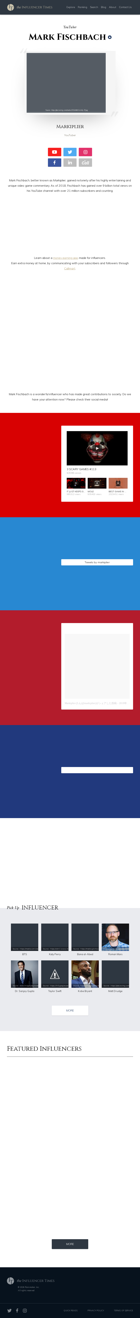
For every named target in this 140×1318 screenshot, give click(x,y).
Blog (103, 7)
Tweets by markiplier (97, 562)
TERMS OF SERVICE (123, 1310)
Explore (71, 7)
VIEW (30, 590)
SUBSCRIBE (30, 492)
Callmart (69, 268)
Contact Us (125, 7)
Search (94, 7)
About (112, 7)
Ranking (82, 7)
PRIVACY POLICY (96, 1310)
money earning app (65, 258)
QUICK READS (70, 1310)
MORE (70, 1010)
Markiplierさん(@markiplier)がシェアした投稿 (91, 703)
